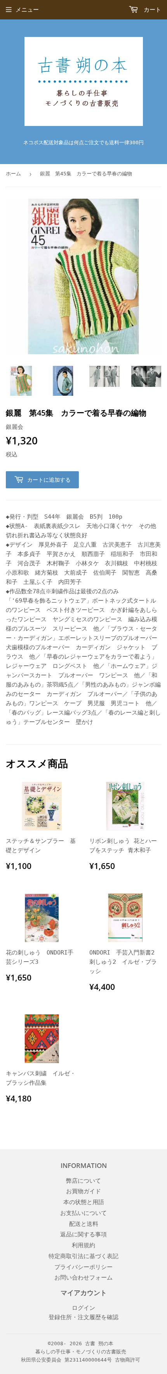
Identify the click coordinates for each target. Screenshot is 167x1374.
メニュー (27, 9)
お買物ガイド (83, 1191)
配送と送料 (83, 1223)
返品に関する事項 (83, 1234)
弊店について (83, 1180)
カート (150, 9)
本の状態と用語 (83, 1202)
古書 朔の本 (99, 1343)
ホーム (13, 174)
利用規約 (83, 1245)
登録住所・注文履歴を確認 (83, 1317)
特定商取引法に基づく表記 (83, 1256)
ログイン (83, 1307)
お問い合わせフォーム (83, 1277)
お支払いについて (83, 1213)
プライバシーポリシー (83, 1267)
